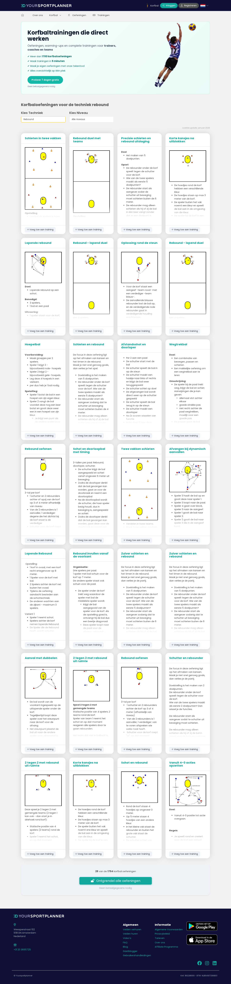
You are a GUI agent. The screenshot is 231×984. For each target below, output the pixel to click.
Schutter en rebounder (186, 658)
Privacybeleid (162, 933)
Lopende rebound (38, 243)
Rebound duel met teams (87, 139)
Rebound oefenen (38, 449)
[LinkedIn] (214, 964)
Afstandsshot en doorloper (133, 345)
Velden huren (130, 933)
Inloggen (170, 5)
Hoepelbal (32, 344)
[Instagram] (207, 964)
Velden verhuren (132, 929)
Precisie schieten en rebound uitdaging (136, 139)
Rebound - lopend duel (90, 243)
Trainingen (103, 15)
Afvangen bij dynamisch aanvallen (187, 450)
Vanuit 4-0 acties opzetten (182, 764)
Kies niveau (78, 113)
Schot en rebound (134, 763)
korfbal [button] (53, 15)
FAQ (125, 942)
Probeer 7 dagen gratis (45, 79)
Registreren (190, 5)
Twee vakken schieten (137, 449)
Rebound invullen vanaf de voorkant (90, 555)
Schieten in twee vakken (43, 138)
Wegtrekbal (178, 344)
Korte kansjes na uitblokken (181, 139)
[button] (204, 5)
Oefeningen (79, 15)
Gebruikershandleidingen (137, 955)
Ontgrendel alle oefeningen (118, 881)
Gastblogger (130, 951)
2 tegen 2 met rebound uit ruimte (90, 659)
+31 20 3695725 (22, 949)
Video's (127, 938)
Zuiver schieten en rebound (134, 555)
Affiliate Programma (166, 946)
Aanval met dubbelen (41, 658)
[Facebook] (199, 964)
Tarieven (160, 938)
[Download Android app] (202, 926)
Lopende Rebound (38, 553)
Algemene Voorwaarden (169, 929)
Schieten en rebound (88, 344)
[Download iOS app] (202, 939)
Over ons (38, 15)
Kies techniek (32, 113)
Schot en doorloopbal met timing (89, 450)
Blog (125, 946)
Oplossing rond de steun (139, 243)
